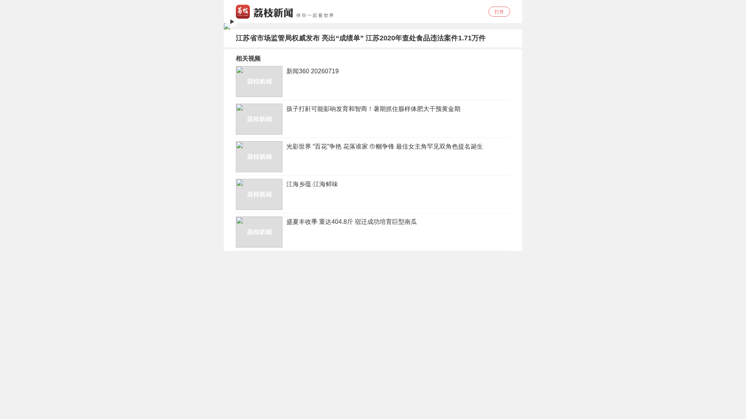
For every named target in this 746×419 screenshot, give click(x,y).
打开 (499, 12)
